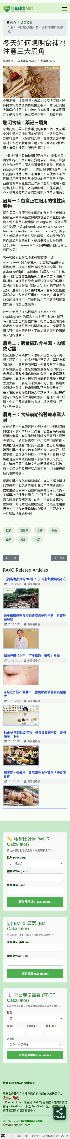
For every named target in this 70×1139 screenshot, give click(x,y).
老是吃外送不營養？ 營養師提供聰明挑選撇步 (35, 694)
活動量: (11, 1039)
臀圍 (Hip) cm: (16, 884)
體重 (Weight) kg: (18, 955)
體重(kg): (51, 1026)
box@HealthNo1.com (16, 1125)
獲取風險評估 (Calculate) (35, 902)
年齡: (10, 1026)
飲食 (8, 530)
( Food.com (13, 1102)
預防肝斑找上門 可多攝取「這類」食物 (32, 655)
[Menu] (64, 9)
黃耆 (23, 539)
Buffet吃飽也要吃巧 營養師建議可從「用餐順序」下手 (35, 734)
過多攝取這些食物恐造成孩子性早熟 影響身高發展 (35, 617)
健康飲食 (8, 60)
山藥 (8, 539)
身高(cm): (31, 1026)
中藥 (54, 530)
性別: (10, 1012)
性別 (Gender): (16, 857)
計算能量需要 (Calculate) (35, 1055)
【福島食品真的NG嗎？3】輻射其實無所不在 (35, 579)
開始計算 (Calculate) (35, 973)
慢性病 (24, 530)
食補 (40, 530)
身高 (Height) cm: (18, 941)
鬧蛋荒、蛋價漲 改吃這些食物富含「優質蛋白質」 (35, 774)
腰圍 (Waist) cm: (17, 871)
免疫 (37, 539)
